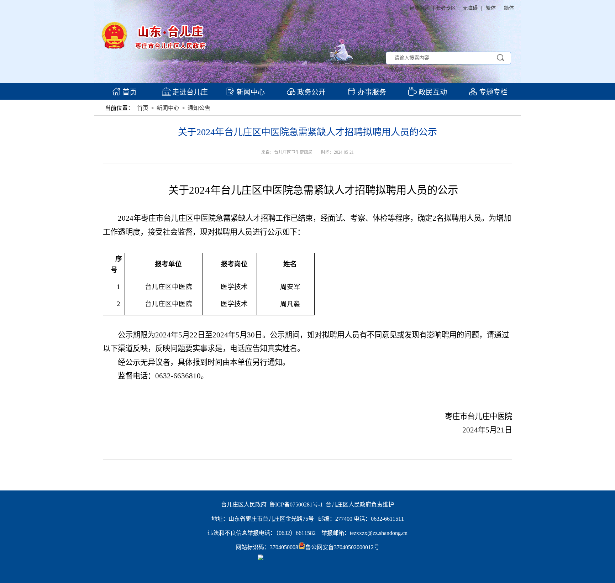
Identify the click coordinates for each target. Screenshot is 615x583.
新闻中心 (250, 92)
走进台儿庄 (189, 92)
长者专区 (446, 8)
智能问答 (419, 8)
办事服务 (371, 92)
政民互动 (432, 92)
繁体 (491, 8)
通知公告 (199, 108)
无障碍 (470, 8)
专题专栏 (492, 92)
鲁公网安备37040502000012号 (342, 547)
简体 (509, 8)
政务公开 (310, 92)
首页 (129, 92)
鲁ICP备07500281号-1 (296, 504)
